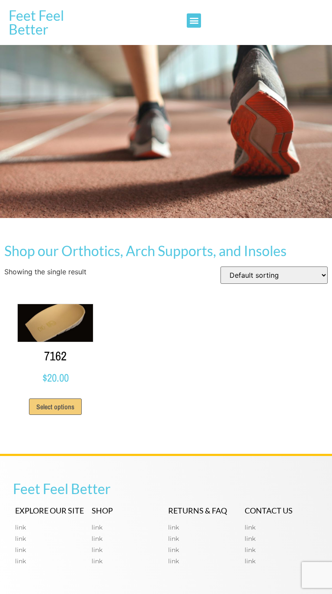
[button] (194, 20)
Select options (55, 406)
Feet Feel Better (36, 22)
